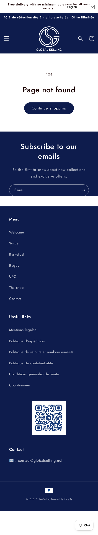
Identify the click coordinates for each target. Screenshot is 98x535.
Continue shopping (49, 108)
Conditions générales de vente (34, 374)
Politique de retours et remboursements (41, 352)
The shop (16, 287)
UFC (12, 276)
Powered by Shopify (61, 499)
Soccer (14, 243)
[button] (6, 38)
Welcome (16, 232)
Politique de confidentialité (31, 363)
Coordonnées (20, 385)
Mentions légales (22, 329)
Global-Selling (43, 499)
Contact (15, 298)
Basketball (17, 254)
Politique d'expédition (27, 341)
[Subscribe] (83, 190)
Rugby (14, 265)
